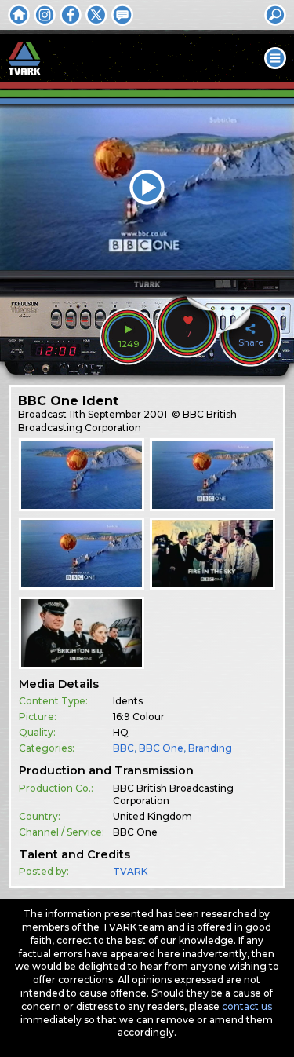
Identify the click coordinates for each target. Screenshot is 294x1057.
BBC (123, 748)
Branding (210, 748)
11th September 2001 (118, 414)
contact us (247, 1006)
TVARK (130, 871)
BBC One (161, 748)
